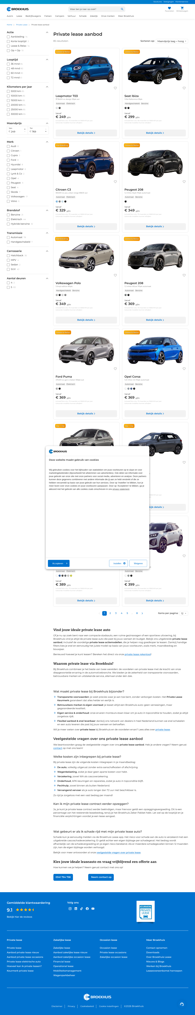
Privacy (71, 1006)
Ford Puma (64, 376)
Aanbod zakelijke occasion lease (72, 957)
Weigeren (138, 563)
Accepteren (57, 563)
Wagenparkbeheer (64, 975)
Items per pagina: (168, 613)
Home (9, 25)
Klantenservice (181, 2)
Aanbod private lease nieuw (23, 952)
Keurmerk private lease (20, 971)
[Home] (18, 9)
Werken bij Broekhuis (158, 966)
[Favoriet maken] (115, 88)
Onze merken (108, 16)
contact (57, 748)
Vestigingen (168, 2)
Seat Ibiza (131, 96)
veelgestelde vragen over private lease (119, 852)
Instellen (117, 563)
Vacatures (157, 2)
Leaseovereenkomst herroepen (164, 971)
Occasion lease (108, 948)
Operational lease (63, 966)
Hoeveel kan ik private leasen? (24, 966)
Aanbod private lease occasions (25, 957)
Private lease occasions (113, 952)
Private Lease (21, 25)
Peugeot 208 (133, 189)
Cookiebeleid (87, 1006)
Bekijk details (85, 133)
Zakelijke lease (61, 948)
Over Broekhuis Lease (158, 957)
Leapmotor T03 (67, 96)
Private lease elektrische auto (24, 961)
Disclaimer (56, 1006)
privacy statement (120, 489)
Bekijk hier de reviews (19, 917)
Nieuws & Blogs (155, 961)
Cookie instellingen (109, 1006)
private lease (162, 729)
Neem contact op (101, 877)
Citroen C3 (63, 189)
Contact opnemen (156, 948)
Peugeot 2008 (134, 564)
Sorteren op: (147, 41)
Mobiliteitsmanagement (67, 971)
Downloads (152, 952)
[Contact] (182, 1004)
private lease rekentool (138, 654)
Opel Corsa (132, 376)
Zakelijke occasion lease (113, 957)
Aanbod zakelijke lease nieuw (70, 952)
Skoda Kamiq (134, 470)
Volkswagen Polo (68, 283)
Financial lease (61, 961)
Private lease (14, 948)
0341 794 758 (63, 877)
